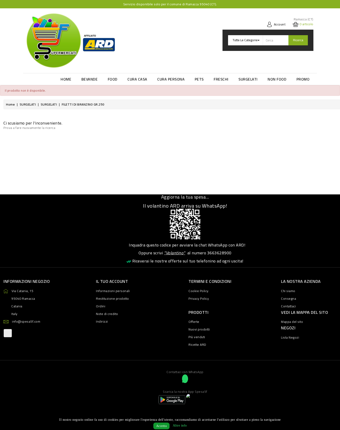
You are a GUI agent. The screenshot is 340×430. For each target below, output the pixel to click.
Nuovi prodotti (199, 329)
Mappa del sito (292, 322)
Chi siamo (288, 291)
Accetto (161, 426)
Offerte (194, 322)
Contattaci (288, 306)
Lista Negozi (290, 337)
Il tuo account (112, 281)
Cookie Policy (199, 291)
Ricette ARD (197, 345)
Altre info (180, 425)
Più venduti (197, 337)
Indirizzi (102, 321)
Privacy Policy (199, 299)
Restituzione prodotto (112, 299)
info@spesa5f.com (26, 321)
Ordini (100, 306)
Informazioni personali (113, 291)
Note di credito (107, 314)
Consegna (288, 299)
